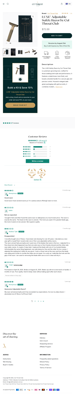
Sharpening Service (46, 344)
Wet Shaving (7, 362)
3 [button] (38, 301)
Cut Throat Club (52, 13)
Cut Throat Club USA (19, 384)
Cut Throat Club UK (8, 384)
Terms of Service (45, 368)
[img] (8, 190)
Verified (36, 180)
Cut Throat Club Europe (47, 384)
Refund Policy (44, 362)
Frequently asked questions (49, 359)
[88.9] (32, 173)
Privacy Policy (44, 365)
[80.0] (42, 173)
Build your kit (20, 105)
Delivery (42, 338)
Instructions (7, 359)
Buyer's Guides (8, 365)
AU (69, 4)
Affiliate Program (45, 347)
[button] (8, 4)
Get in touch (44, 341)
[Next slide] (10, 43)
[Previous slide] (6, 43)
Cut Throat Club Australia (33, 384)
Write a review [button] (37, 161)
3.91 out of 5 (42, 140)
